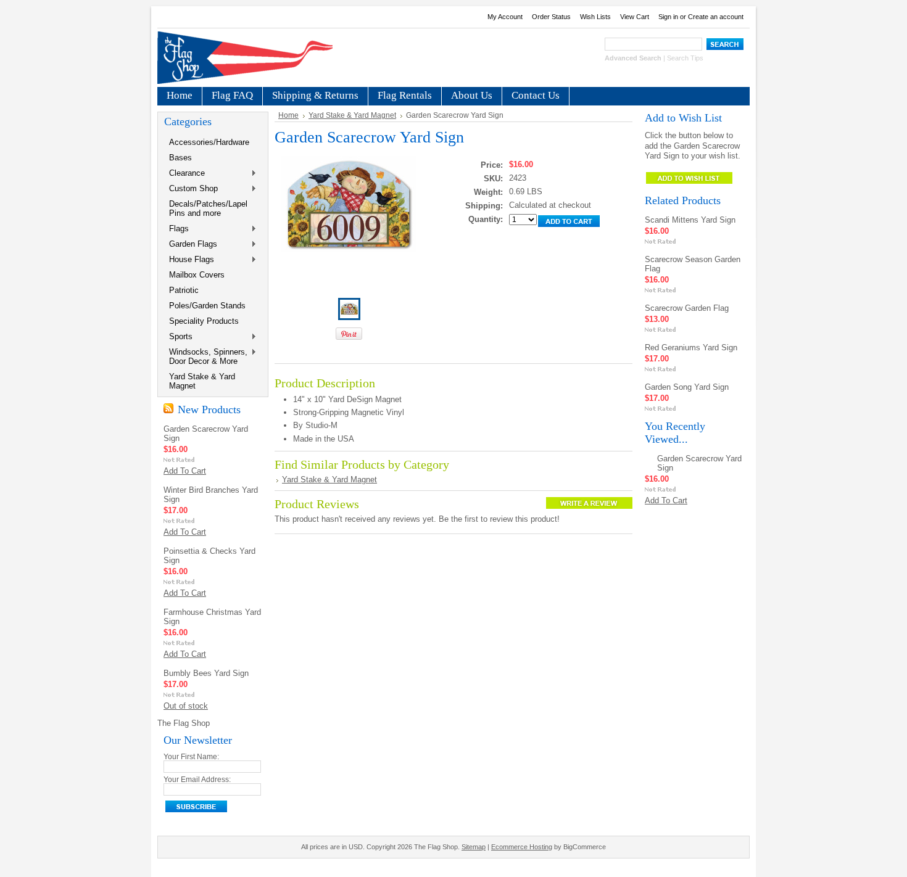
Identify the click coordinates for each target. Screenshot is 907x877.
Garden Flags (190, 244)
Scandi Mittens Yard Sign (690, 219)
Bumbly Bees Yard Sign (206, 673)
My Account (505, 16)
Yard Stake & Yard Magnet (202, 381)
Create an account (715, 16)
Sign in (668, 16)
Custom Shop (191, 189)
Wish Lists (595, 16)
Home (288, 115)
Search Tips (685, 58)
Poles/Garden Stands (207, 305)
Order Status (551, 16)
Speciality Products (204, 321)
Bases (180, 157)
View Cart (634, 16)
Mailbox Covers (197, 274)
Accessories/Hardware (209, 142)
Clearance (184, 173)
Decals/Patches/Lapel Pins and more (208, 208)
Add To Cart (185, 471)
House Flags (189, 260)
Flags (176, 229)
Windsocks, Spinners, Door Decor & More (205, 356)
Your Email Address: (197, 779)
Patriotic (184, 290)
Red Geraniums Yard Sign (691, 347)
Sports (178, 337)
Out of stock (186, 705)
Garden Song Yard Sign (687, 387)
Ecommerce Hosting (521, 846)
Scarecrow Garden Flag (687, 308)
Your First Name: (191, 756)
